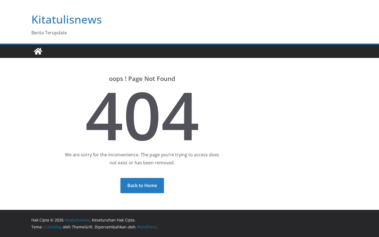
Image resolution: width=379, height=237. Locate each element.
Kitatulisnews (66, 19)
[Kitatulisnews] (38, 51)
